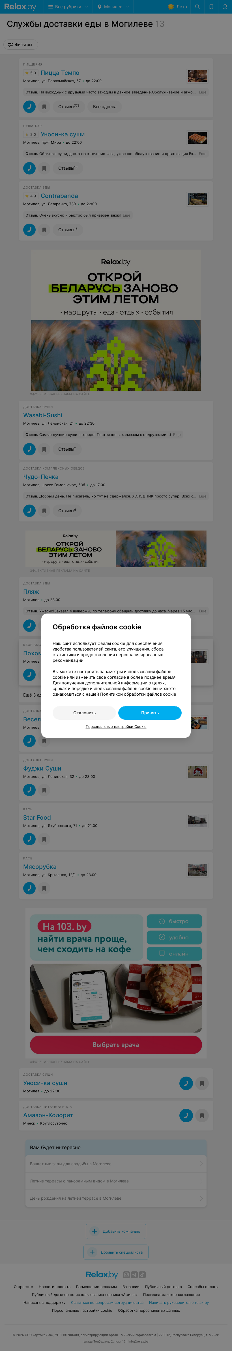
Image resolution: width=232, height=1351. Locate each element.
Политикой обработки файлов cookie (138, 694)
